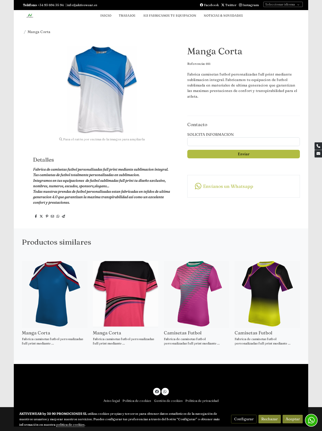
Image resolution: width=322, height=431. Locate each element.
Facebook (211, 5)
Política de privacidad (202, 401)
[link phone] (318, 146)
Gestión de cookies (168, 401)
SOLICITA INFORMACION (210, 134)
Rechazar (269, 419)
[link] (30, 16)
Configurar (244, 419)
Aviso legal (111, 401)
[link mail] (318, 153)
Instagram (250, 5)
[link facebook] (157, 391)
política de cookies (70, 425)
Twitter (231, 5)
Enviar (243, 154)
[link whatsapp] (165, 391)
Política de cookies (136, 401)
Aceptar (293, 419)
